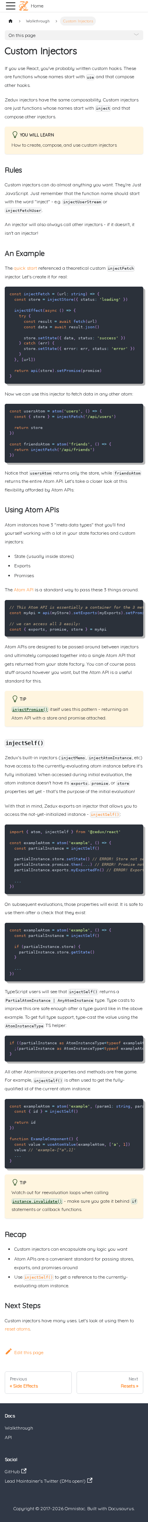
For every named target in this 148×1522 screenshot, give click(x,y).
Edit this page (28, 1352)
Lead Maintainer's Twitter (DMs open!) (45, 1481)
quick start (25, 268)
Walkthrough (19, 1428)
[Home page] (10, 21)
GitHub (12, 1471)
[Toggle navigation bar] (11, 6)
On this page (22, 35)
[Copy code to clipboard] (136, 294)
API (8, 1437)
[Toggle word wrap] (125, 607)
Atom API (24, 590)
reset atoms (17, 1329)
